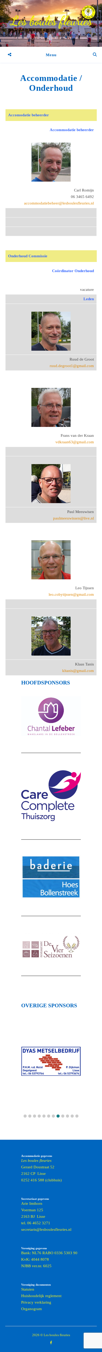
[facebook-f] (51, 1342)
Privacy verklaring (36, 1302)
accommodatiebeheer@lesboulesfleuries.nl (59, 203)
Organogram (31, 1309)
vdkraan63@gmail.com (74, 442)
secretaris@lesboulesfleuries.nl (46, 1229)
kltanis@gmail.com (78, 671)
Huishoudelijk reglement (41, 1296)
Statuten (27, 1289)
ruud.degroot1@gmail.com (72, 366)
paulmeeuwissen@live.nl (73, 518)
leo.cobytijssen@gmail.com (71, 594)
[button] (25, 1116)
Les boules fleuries (51, 20)
